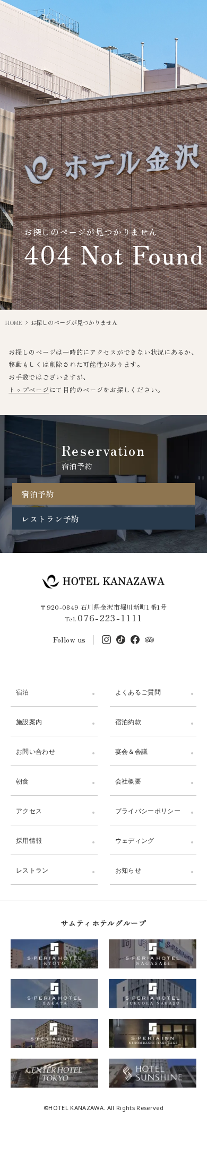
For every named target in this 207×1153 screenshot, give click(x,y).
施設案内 (29, 721)
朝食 (22, 781)
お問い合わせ (35, 751)
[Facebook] (135, 639)
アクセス (29, 810)
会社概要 (128, 781)
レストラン (32, 870)
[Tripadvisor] (149, 639)
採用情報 (29, 840)
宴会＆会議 (131, 751)
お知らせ (128, 870)
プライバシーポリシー (148, 810)
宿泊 (22, 692)
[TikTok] (120, 639)
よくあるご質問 (138, 692)
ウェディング (134, 840)
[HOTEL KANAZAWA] (103, 581)
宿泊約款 (128, 721)
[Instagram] (106, 639)
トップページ (28, 389)
